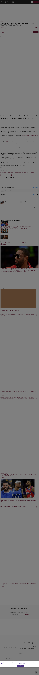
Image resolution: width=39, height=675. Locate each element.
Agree (20, 665)
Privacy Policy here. (22, 663)
